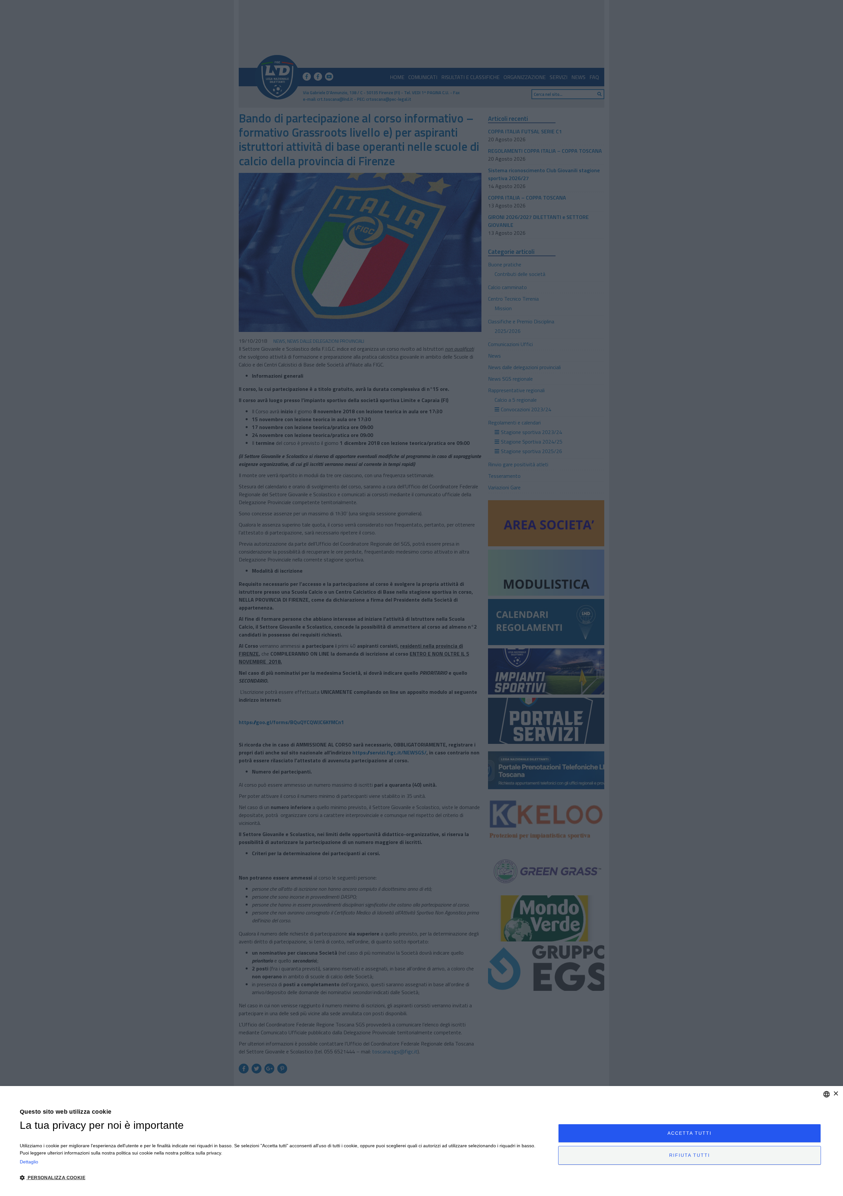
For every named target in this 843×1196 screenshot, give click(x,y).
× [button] (835, 1093)
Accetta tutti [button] (689, 1133)
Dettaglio (29, 1161)
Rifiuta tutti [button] (689, 1155)
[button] (281, 1178)
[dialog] (421, 1141)
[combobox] (826, 1094)
